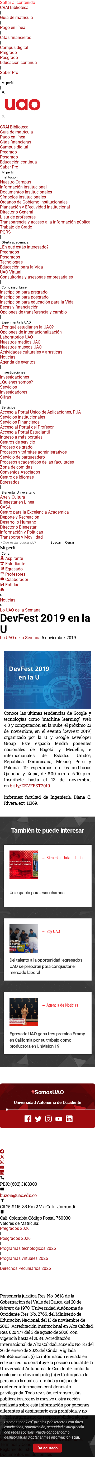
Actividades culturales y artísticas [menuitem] (31, 352)
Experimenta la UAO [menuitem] (16, 322)
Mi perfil (7, 83)
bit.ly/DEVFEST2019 (30, 786)
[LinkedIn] (2, 1173)
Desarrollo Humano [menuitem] (18, 522)
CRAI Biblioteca (14, 7)
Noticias (7, 600)
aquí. (76, 1437)
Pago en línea (12, 27)
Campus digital (14, 47)
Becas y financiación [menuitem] (19, 307)
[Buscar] (3, 92)
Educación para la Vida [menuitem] (21, 267)
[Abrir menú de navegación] (9, 118)
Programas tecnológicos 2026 (28, 1248)
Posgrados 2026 (15, 1238)
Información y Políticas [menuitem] (21, 532)
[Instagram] (2, 1162)
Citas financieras (15, 37)
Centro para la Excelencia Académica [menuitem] (34, 512)
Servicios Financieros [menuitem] (20, 422)
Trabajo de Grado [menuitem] (16, 227)
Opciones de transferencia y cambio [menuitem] (33, 312)
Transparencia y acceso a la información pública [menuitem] (45, 222)
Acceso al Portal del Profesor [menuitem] (27, 427)
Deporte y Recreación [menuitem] (19, 517)
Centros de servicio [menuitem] (17, 442)
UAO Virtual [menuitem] (10, 272)
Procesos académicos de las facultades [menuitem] (37, 462)
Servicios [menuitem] (8, 387)
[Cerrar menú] (1, 123)
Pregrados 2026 (15, 1228)
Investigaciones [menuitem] (13, 372)
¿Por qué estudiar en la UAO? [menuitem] (27, 327)
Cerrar (69, 542)
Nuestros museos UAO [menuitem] (21, 347)
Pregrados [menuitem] (9, 252)
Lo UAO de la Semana (20, 610)
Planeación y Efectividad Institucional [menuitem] (35, 207)
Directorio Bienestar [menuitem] (18, 527)
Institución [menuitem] (9, 177)
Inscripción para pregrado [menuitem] (24, 292)
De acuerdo (47, 1448)
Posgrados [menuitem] (10, 257)
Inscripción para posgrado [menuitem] (24, 297)
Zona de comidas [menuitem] (16, 467)
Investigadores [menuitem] (13, 392)
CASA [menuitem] (5, 507)
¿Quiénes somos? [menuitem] (16, 382)
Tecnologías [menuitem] (11, 262)
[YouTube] (2, 1167)
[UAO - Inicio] (22, 112)
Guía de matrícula (16, 17)
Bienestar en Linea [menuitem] (17, 502)
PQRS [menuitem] (5, 232)
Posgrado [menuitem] (9, 57)
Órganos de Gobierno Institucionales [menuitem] (34, 202)
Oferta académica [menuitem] (15, 242)
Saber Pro (9, 72)
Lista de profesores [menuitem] (18, 217)
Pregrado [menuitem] (8, 52)
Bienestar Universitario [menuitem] (18, 492)
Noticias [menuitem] (7, 357)
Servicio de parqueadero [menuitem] (22, 457)
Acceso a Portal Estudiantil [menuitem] (25, 432)
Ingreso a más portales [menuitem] (21, 437)
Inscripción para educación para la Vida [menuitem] (37, 302)
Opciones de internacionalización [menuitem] (31, 332)
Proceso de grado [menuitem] (16, 447)
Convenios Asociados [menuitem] (20, 472)
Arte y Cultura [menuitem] (12, 497)
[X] (2, 1157)
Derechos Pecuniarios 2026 (25, 1268)
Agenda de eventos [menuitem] (17, 362)
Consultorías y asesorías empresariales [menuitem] (36, 277)
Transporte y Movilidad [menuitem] (21, 537)
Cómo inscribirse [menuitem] (14, 287)
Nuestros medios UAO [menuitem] (20, 342)
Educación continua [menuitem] (18, 62)
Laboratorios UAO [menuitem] (16, 337)
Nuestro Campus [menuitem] (15, 182)
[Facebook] (2, 1152)
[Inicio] (2, 590)
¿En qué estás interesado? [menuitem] (24, 247)
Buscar (55, 542)
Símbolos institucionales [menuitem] (23, 197)
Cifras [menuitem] (5, 397)
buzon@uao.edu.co (18, 1195)
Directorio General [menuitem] (16, 212)
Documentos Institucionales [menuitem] (26, 192)
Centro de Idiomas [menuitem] (17, 477)
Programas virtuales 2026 (24, 1258)
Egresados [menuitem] (10, 482)
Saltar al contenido (17, 2)
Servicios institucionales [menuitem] (22, 417)
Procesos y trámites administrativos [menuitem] (33, 452)
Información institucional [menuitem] (23, 187)
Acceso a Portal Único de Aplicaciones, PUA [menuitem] (40, 412)
